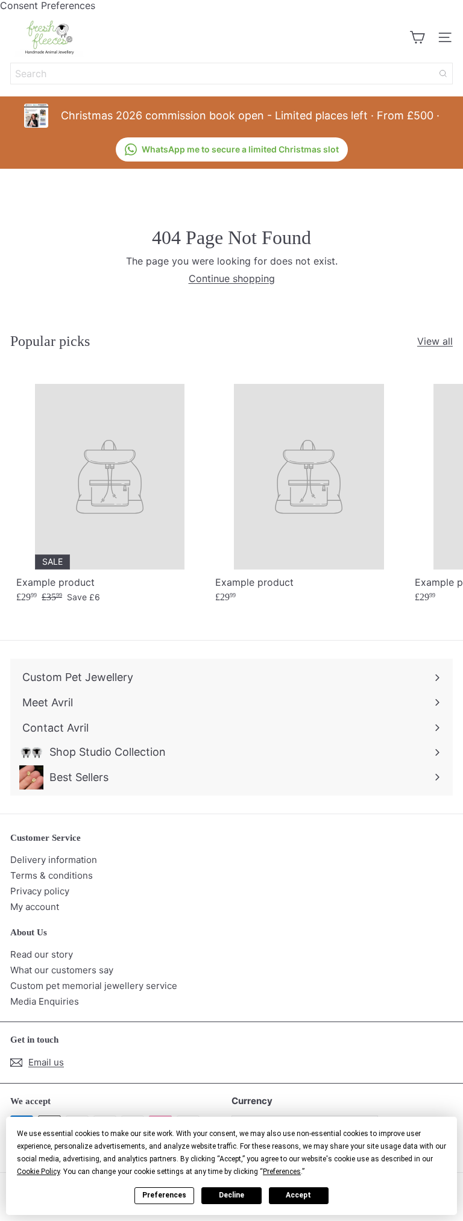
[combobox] (231, 73)
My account (34, 906)
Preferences (164, 1195)
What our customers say (61, 970)
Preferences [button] (282, 1171)
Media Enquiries (44, 1001)
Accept (298, 1195)
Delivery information (53, 859)
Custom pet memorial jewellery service (93, 985)
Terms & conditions (51, 875)
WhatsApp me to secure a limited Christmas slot (240, 149)
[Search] (443, 73)
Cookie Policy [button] (38, 1171)
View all (435, 341)
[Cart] (417, 37)
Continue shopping (232, 278)
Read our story (41, 954)
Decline (231, 1195)
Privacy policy (39, 891)
